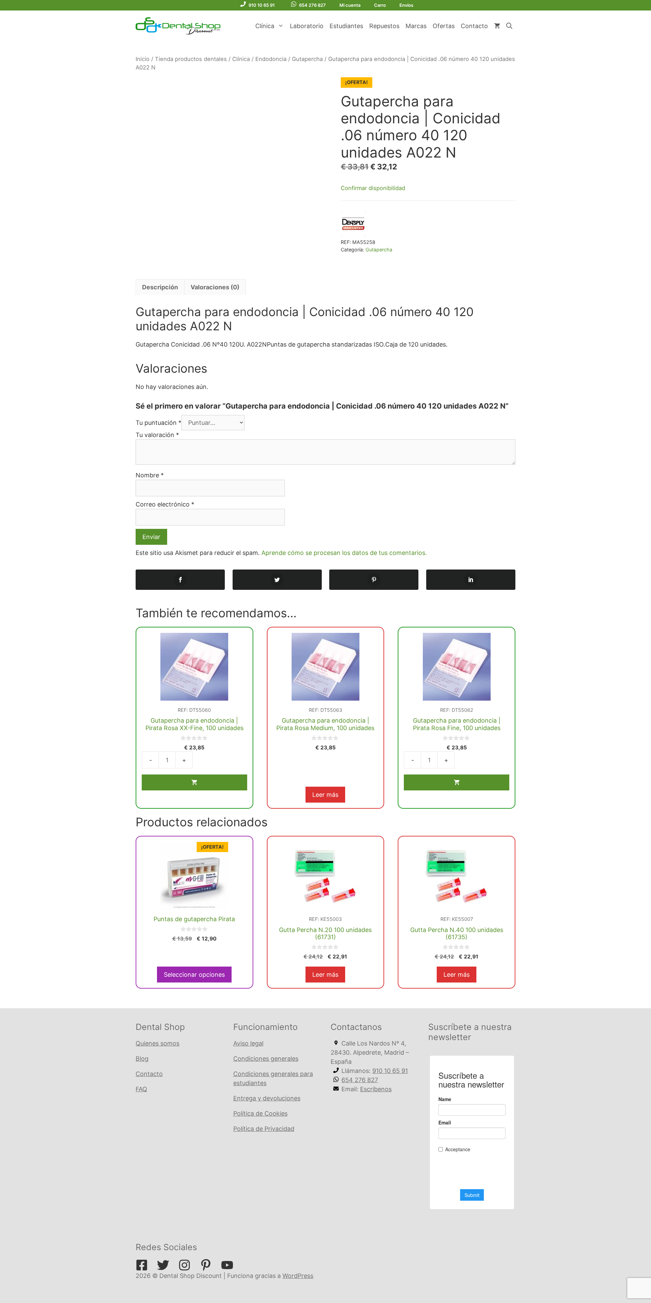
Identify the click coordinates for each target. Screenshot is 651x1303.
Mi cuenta (349, 5)
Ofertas (444, 25)
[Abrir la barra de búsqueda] (509, 26)
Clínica (264, 25)
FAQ (141, 1089)
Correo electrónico (165, 504)
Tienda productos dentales (191, 59)
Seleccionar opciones (194, 974)
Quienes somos (157, 1043)
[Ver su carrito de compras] (497, 26)
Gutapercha (307, 59)
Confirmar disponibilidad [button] (373, 188)
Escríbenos (376, 1089)
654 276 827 (312, 5)
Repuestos (384, 25)
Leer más (325, 794)
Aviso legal (248, 1043)
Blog (142, 1058)
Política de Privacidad (263, 1128)
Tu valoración (157, 434)
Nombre (150, 475)
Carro (380, 5)
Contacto (474, 25)
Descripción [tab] (160, 287)
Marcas (416, 25)
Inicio (143, 59)
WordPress (297, 1275)
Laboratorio (306, 25)
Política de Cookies (260, 1113)
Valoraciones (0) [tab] (215, 287)
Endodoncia (271, 59)
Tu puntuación (158, 422)
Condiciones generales (265, 1058)
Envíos (406, 5)
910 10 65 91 (262, 5)
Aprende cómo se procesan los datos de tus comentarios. (344, 552)
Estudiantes (346, 25)
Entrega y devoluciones (266, 1098)
